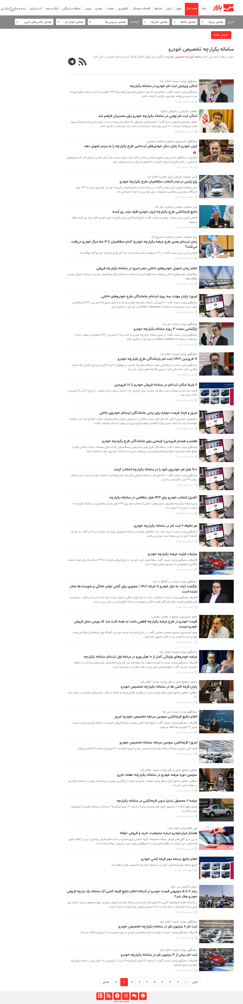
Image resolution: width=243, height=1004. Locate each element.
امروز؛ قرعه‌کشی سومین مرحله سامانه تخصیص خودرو (158, 742)
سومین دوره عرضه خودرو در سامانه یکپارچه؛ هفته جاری (157, 775)
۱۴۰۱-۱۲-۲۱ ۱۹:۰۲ (185, 570)
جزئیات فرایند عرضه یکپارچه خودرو (172, 554)
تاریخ (231, 21)
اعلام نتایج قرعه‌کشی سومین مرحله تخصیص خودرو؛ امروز (155, 716)
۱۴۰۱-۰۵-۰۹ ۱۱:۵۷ (184, 817)
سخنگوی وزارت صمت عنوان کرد (178, 652)
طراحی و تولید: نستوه (121, 1001)
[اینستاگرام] (126, 996)
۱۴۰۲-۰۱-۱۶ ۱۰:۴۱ (185, 345)
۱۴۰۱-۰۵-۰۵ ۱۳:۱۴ (184, 849)
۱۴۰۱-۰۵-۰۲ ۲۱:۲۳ (184, 871)
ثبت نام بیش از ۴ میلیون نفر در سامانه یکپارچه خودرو (159, 955)
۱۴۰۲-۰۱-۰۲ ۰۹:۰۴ (184, 457)
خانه (203, 8)
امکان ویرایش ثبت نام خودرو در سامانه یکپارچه (163, 86)
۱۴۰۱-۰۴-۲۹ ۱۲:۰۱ (184, 938)
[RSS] (82, 62)
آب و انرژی (36, 8)
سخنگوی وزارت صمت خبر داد (180, 324)
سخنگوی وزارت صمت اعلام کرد (178, 81)
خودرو (98, 8)
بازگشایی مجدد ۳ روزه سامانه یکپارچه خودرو (165, 329)
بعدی (106, 982)
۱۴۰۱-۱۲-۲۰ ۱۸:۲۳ (184, 643)
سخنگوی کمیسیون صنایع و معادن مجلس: (171, 141)
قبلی (194, 982)
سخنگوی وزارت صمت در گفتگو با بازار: (174, 581)
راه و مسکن (19, 8)
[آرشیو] (100, 996)
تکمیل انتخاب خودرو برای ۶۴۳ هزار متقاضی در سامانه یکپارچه (153, 497)
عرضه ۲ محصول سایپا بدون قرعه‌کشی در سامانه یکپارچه (157, 801)
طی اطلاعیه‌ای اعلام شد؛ (182, 828)
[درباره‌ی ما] (143, 996)
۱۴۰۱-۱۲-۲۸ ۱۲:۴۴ (184, 514)
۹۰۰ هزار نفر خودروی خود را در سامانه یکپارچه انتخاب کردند (155, 469)
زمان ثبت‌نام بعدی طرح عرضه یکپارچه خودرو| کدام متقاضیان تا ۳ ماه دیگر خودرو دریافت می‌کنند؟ (134, 244)
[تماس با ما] (134, 996)
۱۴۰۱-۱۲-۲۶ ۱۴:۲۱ (184, 542)
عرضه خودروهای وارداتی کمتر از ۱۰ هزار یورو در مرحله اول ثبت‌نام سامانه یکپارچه (140, 657)
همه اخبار (191, 8)
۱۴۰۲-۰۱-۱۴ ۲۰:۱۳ (184, 401)
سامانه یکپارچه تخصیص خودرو (201, 49)
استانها (158, 8)
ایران (169, 8)
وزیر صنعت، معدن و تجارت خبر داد (176, 207)
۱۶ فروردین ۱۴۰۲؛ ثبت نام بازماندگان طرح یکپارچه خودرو (157, 359)
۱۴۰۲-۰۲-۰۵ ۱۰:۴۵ (184, 102)
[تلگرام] (117, 996)
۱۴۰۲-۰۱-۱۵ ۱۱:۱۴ (185, 375)
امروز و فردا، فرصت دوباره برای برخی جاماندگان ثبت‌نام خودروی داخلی (148, 413)
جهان (179, 8)
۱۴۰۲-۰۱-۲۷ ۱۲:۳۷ (184, 259)
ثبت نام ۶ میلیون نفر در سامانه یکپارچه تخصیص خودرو (157, 926)
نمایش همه (221, 35)
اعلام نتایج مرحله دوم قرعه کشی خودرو (169, 859)
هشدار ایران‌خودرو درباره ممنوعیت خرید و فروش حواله (158, 833)
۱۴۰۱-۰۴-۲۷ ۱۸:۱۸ (184, 971)
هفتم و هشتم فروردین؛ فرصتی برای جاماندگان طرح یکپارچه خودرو (149, 441)
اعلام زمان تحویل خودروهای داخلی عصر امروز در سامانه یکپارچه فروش (146, 268)
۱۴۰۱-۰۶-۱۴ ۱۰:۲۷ (184, 791)
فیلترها (134, 21)
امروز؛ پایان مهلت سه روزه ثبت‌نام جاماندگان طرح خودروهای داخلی (149, 296)
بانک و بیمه (52, 8)
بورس (88, 8)
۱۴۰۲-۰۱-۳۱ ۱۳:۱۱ (184, 168)
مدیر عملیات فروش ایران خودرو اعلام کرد (172, 176)
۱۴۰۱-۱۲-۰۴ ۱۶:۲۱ (185, 673)
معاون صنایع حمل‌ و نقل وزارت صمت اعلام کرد (168, 682)
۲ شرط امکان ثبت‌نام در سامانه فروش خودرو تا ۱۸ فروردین (155, 385)
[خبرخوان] (109, 996)
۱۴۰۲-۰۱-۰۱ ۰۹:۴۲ (184, 485)
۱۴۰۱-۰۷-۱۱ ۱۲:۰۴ (185, 703)
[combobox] (212, 22)
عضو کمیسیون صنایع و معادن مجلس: (174, 616)
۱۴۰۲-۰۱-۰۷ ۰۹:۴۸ (184, 429)
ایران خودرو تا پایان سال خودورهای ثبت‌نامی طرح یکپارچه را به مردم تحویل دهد (140, 146)
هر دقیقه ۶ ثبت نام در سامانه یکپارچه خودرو (165, 526)
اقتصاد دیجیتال (141, 8)
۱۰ (116, 982)
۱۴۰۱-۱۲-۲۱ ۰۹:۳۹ (184, 608)
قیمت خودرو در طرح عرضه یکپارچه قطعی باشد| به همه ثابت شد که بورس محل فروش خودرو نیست (135, 624)
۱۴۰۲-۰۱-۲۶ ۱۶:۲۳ (184, 284)
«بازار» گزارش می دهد (183, 886)
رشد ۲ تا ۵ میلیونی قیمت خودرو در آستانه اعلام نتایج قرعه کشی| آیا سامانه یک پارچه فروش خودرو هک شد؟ (132, 894)
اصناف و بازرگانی (71, 8)
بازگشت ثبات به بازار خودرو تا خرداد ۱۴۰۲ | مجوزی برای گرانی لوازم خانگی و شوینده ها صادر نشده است (133, 589)
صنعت (110, 8)
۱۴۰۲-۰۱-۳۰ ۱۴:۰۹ (184, 198)
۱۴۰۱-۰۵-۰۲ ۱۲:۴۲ (184, 913)
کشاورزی (123, 8)
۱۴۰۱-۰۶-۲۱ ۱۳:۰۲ (184, 754)
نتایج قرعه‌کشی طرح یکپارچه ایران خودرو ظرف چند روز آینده (154, 212)
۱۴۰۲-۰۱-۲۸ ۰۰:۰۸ (184, 228)
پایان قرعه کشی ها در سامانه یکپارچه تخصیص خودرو (159, 687)
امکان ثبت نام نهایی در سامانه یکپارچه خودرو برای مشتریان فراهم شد (147, 116)
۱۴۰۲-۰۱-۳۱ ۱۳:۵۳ (184, 132)
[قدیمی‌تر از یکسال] (216, 91)
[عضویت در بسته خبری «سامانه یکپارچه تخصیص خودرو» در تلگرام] (72, 62)
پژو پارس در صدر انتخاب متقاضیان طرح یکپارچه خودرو (158, 181)
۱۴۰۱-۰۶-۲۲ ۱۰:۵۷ (184, 733)
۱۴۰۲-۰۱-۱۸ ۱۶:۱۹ (185, 313)
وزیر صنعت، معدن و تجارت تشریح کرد (174, 237)
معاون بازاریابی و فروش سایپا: (178, 111)
